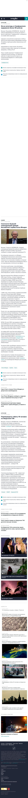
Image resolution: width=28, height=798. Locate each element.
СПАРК (2, 769)
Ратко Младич (5, 367)
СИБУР (8, 492)
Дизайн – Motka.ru (4, 794)
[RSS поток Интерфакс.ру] (8, 784)
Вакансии (21, 743)
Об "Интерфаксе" (9, 743)
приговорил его (20, 336)
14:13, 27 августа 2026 (5, 414)
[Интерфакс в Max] (10, 784)
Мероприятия (11, 744)
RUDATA (2, 780)
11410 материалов (5, 736)
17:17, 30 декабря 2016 (5, 23)
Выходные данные (4, 792)
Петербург (4, 149)
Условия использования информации (8, 791)
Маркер (2, 773)
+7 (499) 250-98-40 (6, 763)
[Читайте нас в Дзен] (2, 784)
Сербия (11, 367)
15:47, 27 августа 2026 (5, 221)
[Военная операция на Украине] (14, 732)
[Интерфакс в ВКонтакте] (6, 784)
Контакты (3, 743)
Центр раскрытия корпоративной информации (9, 781)
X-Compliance (3, 771)
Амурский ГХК (14, 492)
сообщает (3, 120)
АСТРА (2, 774)
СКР (9, 149)
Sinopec (3, 492)
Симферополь (5, 62)
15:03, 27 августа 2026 (5, 84)
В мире (3, 220)
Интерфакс (14, 19)
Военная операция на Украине (9, 734)
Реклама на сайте (4, 744)
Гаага (15, 367)
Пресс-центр (15, 743)
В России (3, 22)
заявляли (20, 144)
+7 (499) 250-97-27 (15, 763)
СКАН (2, 779)
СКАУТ (2, 772)
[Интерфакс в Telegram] (4, 784)
